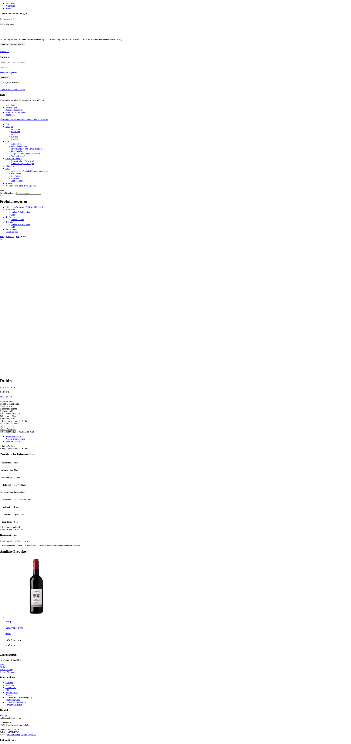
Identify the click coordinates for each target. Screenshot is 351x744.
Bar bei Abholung (7, 672)
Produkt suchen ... (8, 193)
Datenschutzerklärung (112, 39)
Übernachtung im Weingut (22, 163)
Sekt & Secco (17, 181)
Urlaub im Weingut (13, 158)
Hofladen (15, 139)
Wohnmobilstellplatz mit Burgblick (20, 186)
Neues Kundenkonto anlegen (12, 89)
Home (8, 124)
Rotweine (15, 178)
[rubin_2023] (68, 374)
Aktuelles (9, 166)
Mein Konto (10, 3)
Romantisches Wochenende (23, 161)
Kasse (8, 8)
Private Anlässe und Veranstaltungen (27, 149)
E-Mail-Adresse (7, 24)
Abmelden (10, 115)
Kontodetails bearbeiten (15, 112)
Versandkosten (11, 692)
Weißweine (16, 173)
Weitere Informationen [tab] (15, 439)
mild (13, 214)
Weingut (9, 126)
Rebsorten (15, 131)
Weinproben (16, 144)
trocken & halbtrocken (20, 212)
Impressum (10, 685)
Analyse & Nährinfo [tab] (14, 436)
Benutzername (7, 19)
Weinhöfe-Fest (17, 151)
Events (8, 141)
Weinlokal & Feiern (19, 146)
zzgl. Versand (6, 397)
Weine (13, 134)
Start (2, 236)
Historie (14, 136)
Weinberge (15, 129)
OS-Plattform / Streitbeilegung (18, 697)
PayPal (3, 664)
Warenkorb (10, 6)
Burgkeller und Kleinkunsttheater (25, 154)
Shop (7, 168)
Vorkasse (4, 667)
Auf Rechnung (6, 669)
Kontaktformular (12, 700)
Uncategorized (11, 232)
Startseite (9, 682)
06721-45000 (13, 730)
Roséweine (16, 176)
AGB (7, 690)
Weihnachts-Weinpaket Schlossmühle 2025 (29, 171)
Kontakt (8, 183)
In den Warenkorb (8, 429)
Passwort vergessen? (9, 72)
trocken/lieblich (17, 219)
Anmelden (4, 51)
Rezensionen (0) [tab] (12, 441)
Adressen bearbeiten (14, 110)
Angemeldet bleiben (12, 82)
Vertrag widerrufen (13, 705)
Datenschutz (10, 687)
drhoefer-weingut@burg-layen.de (21, 734)
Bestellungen (11, 107)
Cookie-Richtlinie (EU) (15, 702)
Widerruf (9, 695)
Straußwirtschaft (18, 156)
